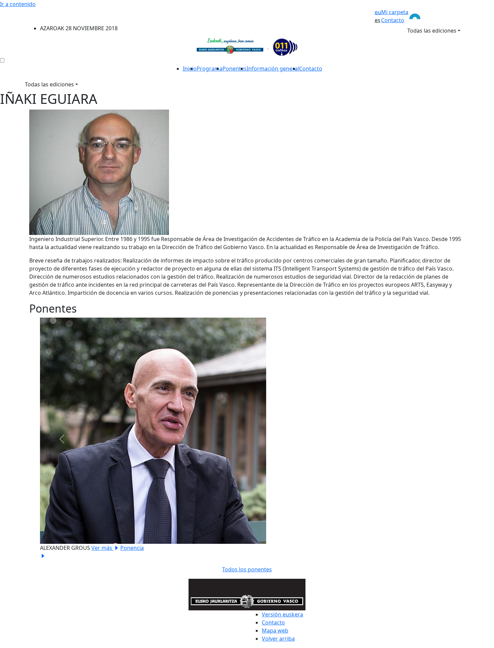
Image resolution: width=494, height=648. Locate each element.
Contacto (392, 20)
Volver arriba (278, 638)
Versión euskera (282, 614)
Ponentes (234, 68)
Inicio (190, 68)
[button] (61, 439)
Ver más (102, 548)
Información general (273, 68)
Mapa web (275, 630)
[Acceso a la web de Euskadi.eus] (436, 15)
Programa (209, 68)
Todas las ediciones (431, 30)
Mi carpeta (394, 12)
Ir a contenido (18, 4)
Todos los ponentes (247, 569)
